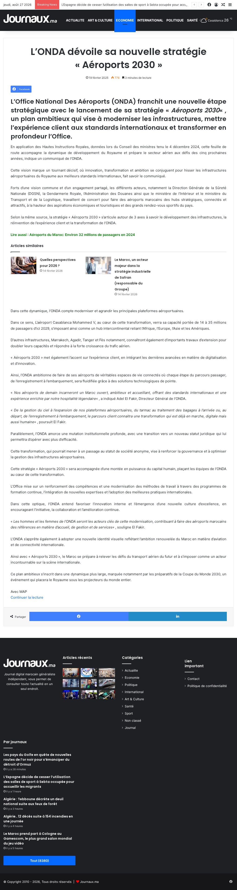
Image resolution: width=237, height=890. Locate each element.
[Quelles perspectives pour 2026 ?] (23, 265)
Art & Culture (100, 20)
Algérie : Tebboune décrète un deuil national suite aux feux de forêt (33, 801)
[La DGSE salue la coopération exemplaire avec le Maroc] (89, 672)
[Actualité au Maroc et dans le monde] (30, 20)
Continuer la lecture (27, 597)
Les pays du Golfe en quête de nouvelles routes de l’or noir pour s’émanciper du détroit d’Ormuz (37, 759)
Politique (175, 20)
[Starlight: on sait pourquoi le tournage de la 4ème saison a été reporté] (71, 694)
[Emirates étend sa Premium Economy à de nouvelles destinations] (107, 672)
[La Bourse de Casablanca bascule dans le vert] (71, 683)
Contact (193, 679)
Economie (125, 20)
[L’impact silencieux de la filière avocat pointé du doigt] (107, 694)
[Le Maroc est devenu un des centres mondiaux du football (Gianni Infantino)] (71, 672)
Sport (129, 713)
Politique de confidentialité (207, 686)
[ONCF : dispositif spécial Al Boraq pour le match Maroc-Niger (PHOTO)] (107, 683)
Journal (130, 728)
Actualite (75, 20)
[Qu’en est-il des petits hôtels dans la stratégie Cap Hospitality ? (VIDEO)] (89, 694)
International (150, 20)
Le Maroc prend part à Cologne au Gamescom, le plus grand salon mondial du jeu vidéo (37, 838)
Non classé (133, 720)
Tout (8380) (39, 861)
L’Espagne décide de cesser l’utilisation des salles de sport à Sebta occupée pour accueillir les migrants (136, 4)
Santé (192, 20)
